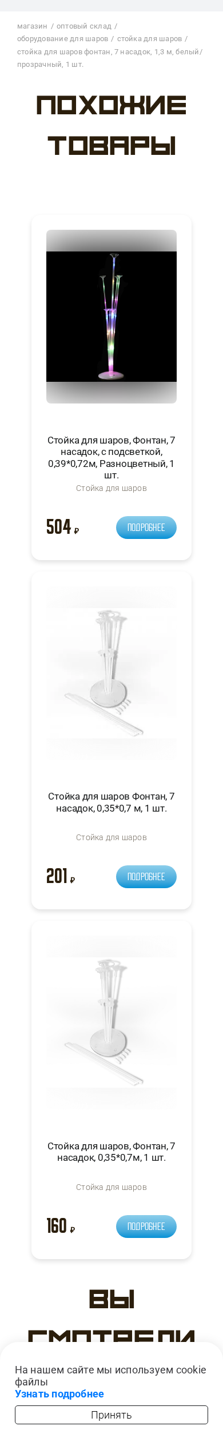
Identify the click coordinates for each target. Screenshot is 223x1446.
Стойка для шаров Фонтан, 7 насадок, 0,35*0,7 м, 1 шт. (111, 801)
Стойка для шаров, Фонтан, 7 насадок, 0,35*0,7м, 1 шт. (111, 1151)
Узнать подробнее (60, 1394)
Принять (111, 1415)
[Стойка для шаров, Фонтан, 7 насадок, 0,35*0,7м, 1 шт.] (111, 1027)
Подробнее (146, 527)
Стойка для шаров (111, 488)
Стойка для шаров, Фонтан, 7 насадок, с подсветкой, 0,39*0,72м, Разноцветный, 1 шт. (111, 457)
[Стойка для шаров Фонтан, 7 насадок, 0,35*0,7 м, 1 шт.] (111, 678)
